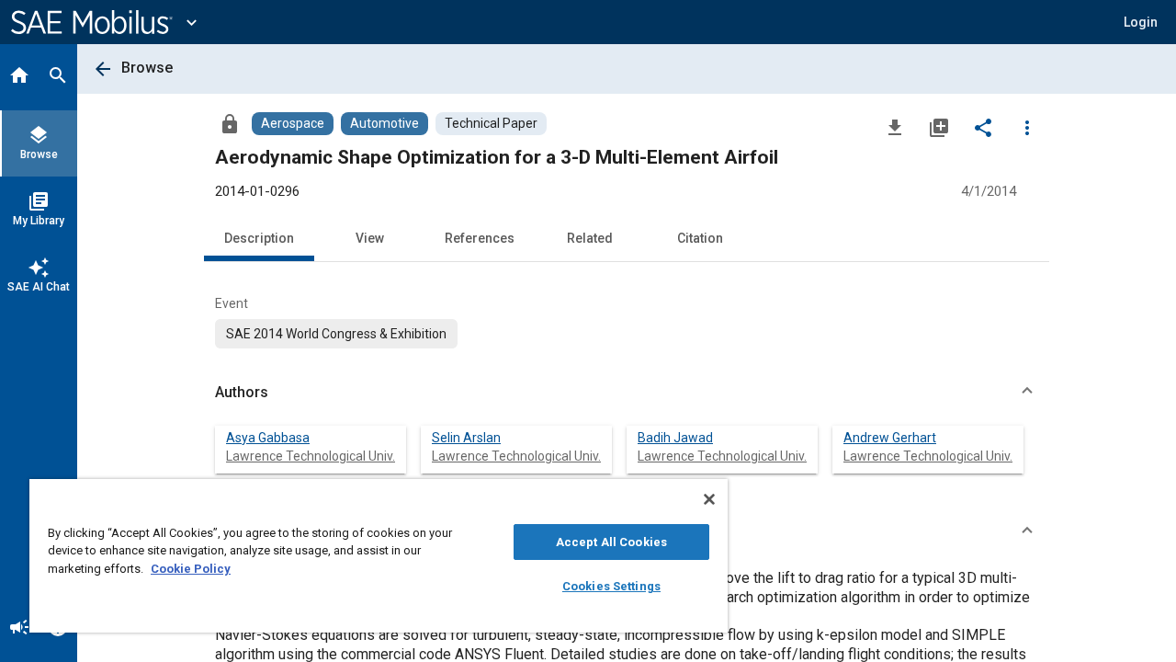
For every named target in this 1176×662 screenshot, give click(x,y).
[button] (626, 392)
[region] (378, 556)
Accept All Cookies (611, 542)
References (479, 238)
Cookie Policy (191, 569)
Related (590, 238)
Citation (700, 238)
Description (259, 238)
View (370, 238)
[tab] (19, 77)
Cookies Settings (611, 586)
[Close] (709, 499)
